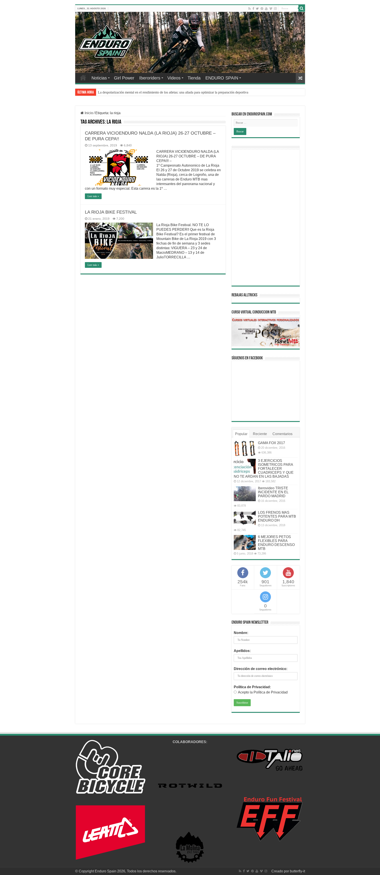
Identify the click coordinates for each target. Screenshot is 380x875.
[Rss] (249, 8)
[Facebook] (253, 8)
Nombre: (241, 633)
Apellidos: (242, 651)
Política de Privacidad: (252, 687)
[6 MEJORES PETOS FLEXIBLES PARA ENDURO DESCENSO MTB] (245, 542)
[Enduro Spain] (106, 40)
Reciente (260, 434)
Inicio (88, 113)
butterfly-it (297, 871)
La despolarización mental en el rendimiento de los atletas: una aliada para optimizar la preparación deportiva (173, 92)
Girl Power (124, 78)
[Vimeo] (271, 8)
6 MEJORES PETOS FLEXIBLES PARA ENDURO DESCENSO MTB (276, 543)
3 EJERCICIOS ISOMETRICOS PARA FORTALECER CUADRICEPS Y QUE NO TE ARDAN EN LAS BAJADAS (264, 468)
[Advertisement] (266, 217)
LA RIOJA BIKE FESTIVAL (111, 212)
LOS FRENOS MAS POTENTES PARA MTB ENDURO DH (277, 516)
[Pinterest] (262, 8)
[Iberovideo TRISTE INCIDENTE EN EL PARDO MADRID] (245, 493)
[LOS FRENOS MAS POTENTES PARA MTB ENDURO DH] (245, 518)
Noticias (99, 78)
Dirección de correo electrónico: (260, 669)
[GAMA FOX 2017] (245, 448)
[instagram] (275, 8)
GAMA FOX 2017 (271, 443)
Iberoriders (149, 78)
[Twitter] (257, 8)
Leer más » (93, 196)
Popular (241, 434)
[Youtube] (266, 8)
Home (83, 77)
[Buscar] (301, 8)
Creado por (280, 871)
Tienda (194, 78)
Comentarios (282, 434)
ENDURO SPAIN (221, 78)
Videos (174, 78)
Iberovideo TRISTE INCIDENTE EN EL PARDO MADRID (273, 492)
